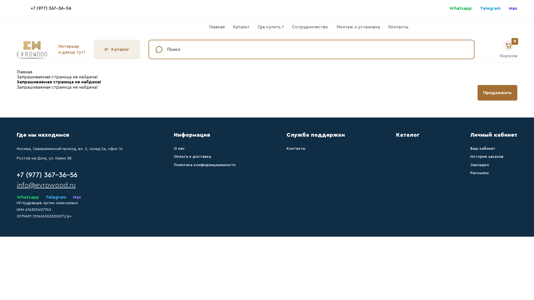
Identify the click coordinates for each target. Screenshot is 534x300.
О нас (179, 149)
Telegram (490, 8)
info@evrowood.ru (46, 185)
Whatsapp (460, 8)
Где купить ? (271, 27)
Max (513, 8)
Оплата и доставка (192, 157)
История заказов (486, 157)
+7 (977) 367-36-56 (51, 8)
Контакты (398, 27)
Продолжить (497, 93)
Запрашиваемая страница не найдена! (57, 77)
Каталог (241, 27)
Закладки (479, 165)
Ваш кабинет (482, 149)
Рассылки (479, 173)
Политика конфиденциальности (205, 165)
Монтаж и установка (358, 27)
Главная (217, 27)
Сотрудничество (310, 27)
